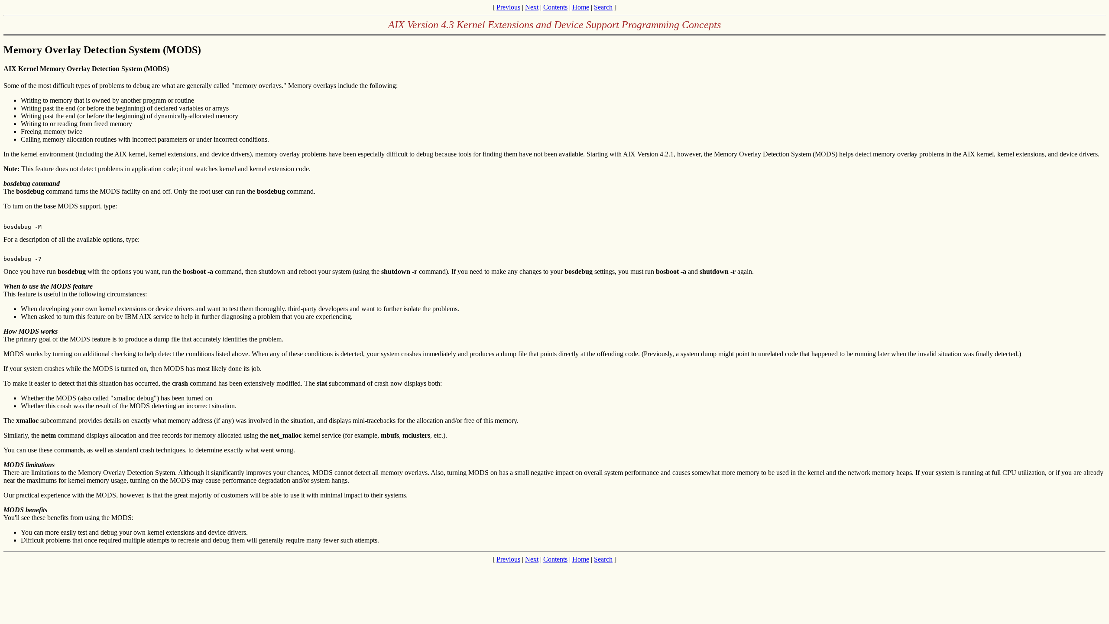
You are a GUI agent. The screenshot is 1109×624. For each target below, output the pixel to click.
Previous (508, 7)
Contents (555, 7)
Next (531, 7)
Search (603, 7)
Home (580, 7)
